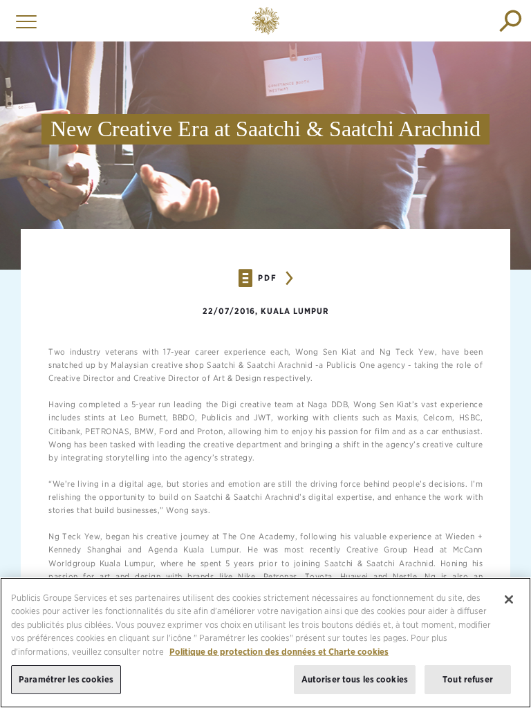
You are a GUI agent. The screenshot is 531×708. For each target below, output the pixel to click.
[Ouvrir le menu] (23, 20)
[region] (265, 642)
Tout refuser (467, 679)
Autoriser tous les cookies (354, 679)
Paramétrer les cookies (66, 679)
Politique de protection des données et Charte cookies (279, 651)
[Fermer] (509, 599)
